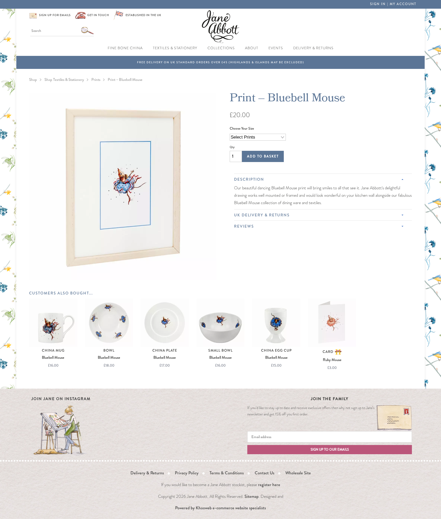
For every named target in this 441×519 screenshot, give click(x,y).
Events (275, 48)
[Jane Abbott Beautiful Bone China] (221, 26)
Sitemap (251, 496)
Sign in (378, 4)
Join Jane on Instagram (61, 399)
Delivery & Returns (313, 48)
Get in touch (98, 15)
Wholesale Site (298, 473)
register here (269, 484)
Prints (95, 79)
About (251, 48)
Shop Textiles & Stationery (64, 79)
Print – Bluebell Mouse (125, 79)
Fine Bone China (125, 48)
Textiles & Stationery (175, 48)
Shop (33, 79)
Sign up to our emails (330, 449)
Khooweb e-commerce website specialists (231, 508)
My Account (403, 4)
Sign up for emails (55, 15)
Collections (221, 48)
